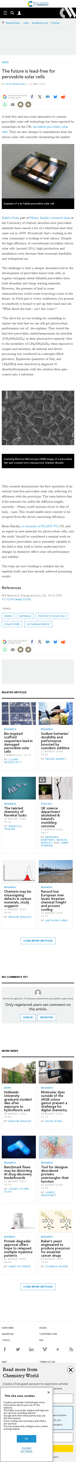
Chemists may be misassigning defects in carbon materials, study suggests (17, 898)
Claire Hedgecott (13, 761)
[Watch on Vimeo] (45, 1349)
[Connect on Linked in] (31, 1349)
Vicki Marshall (16, 84)
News (5, 62)
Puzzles (55, 22)
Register (46, 1017)
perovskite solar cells (52, 616)
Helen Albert (56, 758)
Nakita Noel (10, 218)
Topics (6, 1340)
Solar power (12, 624)
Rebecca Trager (13, 828)
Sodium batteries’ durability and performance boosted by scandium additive (55, 741)
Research (10, 729)
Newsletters (13, 22)
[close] (74, 88)
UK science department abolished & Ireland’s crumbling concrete (50, 817)
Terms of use (47, 1361)
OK (26, 1438)
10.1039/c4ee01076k (16, 599)
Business (46, 887)
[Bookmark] (28, 104)
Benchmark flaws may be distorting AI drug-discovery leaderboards (18, 1172)
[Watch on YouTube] (58, 1349)
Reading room (40, 22)
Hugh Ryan (54, 1121)
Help (4, 1361)
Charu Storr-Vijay (17, 1190)
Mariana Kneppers (50, 838)
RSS (41, 1340)
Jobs (26, 22)
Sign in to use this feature (57, 88)
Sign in (28, 1017)
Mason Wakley (20, 917)
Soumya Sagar (57, 1266)
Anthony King (57, 920)
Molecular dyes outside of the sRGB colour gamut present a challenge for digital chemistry (54, 1101)
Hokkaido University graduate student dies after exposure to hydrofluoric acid (18, 1101)
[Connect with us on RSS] (71, 1349)
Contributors (48, 1334)
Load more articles (38, 940)
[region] (26, 1424)
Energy (8, 616)
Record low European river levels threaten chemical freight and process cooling (53, 900)
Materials (25, 616)
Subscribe (7, 1327)
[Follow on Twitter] (18, 1349)
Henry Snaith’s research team (50, 218)
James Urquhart (48, 1194)
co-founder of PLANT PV (40, 526)
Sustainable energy (38, 624)
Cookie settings (27, 1450)
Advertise (8, 1334)
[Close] (48, 1392)
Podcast (46, 803)
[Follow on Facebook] (5, 1349)
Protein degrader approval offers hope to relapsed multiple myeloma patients (18, 1248)
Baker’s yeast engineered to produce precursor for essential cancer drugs (55, 1248)
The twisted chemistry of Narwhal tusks (15, 812)
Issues (42, 1327)
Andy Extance (20, 1266)
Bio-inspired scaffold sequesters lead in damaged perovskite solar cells (18, 743)
